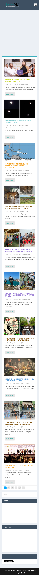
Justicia (14, 211)
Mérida (14, 84)
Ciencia (14, 125)
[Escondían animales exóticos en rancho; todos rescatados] (19, 195)
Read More (9, 94)
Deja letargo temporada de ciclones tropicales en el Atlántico (16, 166)
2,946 (20, 489)
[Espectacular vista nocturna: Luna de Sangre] (19, 108)
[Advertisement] (19, 30)
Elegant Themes (15, 570)
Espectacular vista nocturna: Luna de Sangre (18, 122)
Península (15, 170)
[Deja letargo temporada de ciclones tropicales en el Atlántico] (19, 152)
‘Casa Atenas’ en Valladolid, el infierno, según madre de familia (18, 251)
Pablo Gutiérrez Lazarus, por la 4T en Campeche (19, 466)
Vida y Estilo (20, 383)
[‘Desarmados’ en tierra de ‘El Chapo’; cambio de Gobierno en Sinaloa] (19, 410)
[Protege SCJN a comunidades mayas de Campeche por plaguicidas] (19, 326)
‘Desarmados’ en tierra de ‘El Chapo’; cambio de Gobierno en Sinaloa (20, 423)
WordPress (32, 570)
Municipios (15, 254)
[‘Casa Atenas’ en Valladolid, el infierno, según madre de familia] (19, 238)
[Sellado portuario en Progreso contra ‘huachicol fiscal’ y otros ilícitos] (19, 281)
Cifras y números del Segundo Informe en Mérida (17, 81)
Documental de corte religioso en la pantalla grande (19, 380)
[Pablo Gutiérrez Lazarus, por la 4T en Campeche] (19, 453)
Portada (19, 84)
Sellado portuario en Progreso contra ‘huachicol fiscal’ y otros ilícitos (19, 295)
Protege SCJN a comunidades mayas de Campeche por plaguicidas (19, 339)
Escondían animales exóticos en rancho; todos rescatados (18, 208)
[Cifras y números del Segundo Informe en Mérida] (19, 68)
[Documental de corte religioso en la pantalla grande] (19, 367)
